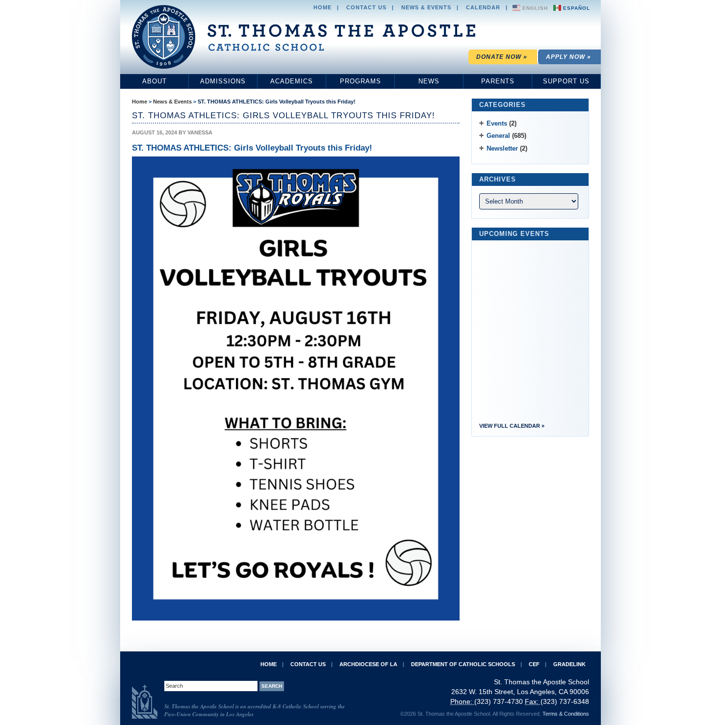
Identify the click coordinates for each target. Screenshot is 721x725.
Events (497, 123)
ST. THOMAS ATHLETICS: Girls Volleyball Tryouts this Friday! (277, 101)
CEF (534, 664)
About (154, 81)
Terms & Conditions (565, 714)
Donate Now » (501, 56)
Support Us (566, 81)
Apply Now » (568, 56)
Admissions (223, 81)
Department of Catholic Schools (463, 664)
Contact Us (366, 7)
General (498, 135)
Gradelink (569, 664)
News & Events (426, 7)
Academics (291, 81)
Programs (360, 81)
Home (322, 7)
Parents (498, 81)
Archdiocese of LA (368, 664)
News (428, 81)
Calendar (483, 7)
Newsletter (502, 148)
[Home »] (303, 36)
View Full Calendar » (511, 426)
